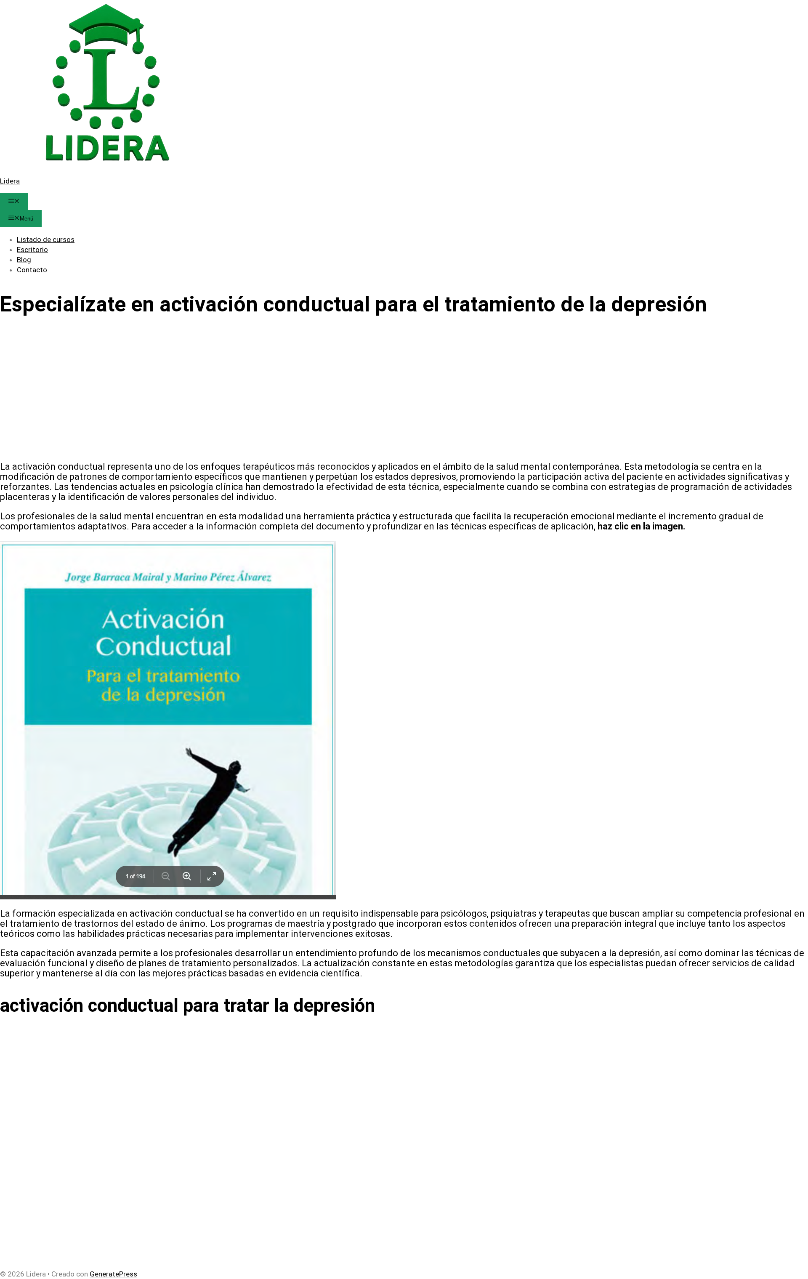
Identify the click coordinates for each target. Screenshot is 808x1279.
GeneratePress (113, 1274)
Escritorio (32, 249)
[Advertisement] (252, 393)
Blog (24, 259)
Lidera (10, 181)
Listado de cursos (45, 239)
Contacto (32, 270)
